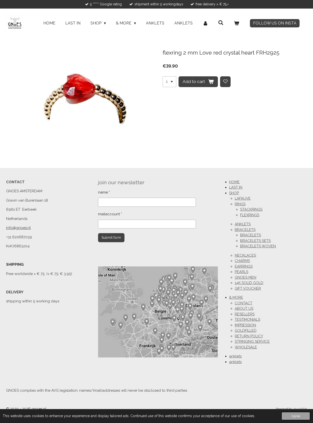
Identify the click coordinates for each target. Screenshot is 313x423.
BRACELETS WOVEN (258, 246)
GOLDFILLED (246, 330)
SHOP (234, 193)
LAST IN (235, 187)
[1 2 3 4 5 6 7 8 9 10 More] (169, 81)
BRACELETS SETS (255, 241)
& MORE (236, 297)
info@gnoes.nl (18, 228)
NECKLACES (245, 255)
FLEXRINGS (249, 215)
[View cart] (236, 23)
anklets (235, 356)
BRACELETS (245, 230)
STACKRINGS (251, 209)
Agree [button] (295, 416)
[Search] (221, 22)
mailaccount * (110, 214)
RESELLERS (245, 314)
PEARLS (241, 272)
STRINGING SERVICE (252, 341)
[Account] (205, 23)
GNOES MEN (245, 277)
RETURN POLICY (249, 336)
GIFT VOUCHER (248, 288)
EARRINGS (244, 266)
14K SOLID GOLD (249, 283)
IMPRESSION (245, 325)
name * (104, 192)
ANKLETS (243, 224)
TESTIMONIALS (247, 319)
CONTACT (243, 303)
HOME (234, 182)
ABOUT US (244, 308)
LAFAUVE (243, 198)
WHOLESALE (246, 347)
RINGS (240, 204)
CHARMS (242, 261)
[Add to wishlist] (225, 81)
